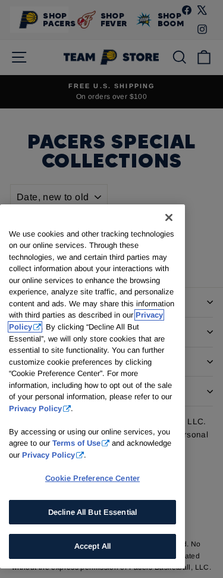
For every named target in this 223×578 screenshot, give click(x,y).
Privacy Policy (35, 408)
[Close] (169, 217)
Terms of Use (76, 443)
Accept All (92, 546)
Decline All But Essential (92, 512)
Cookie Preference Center (92, 478)
